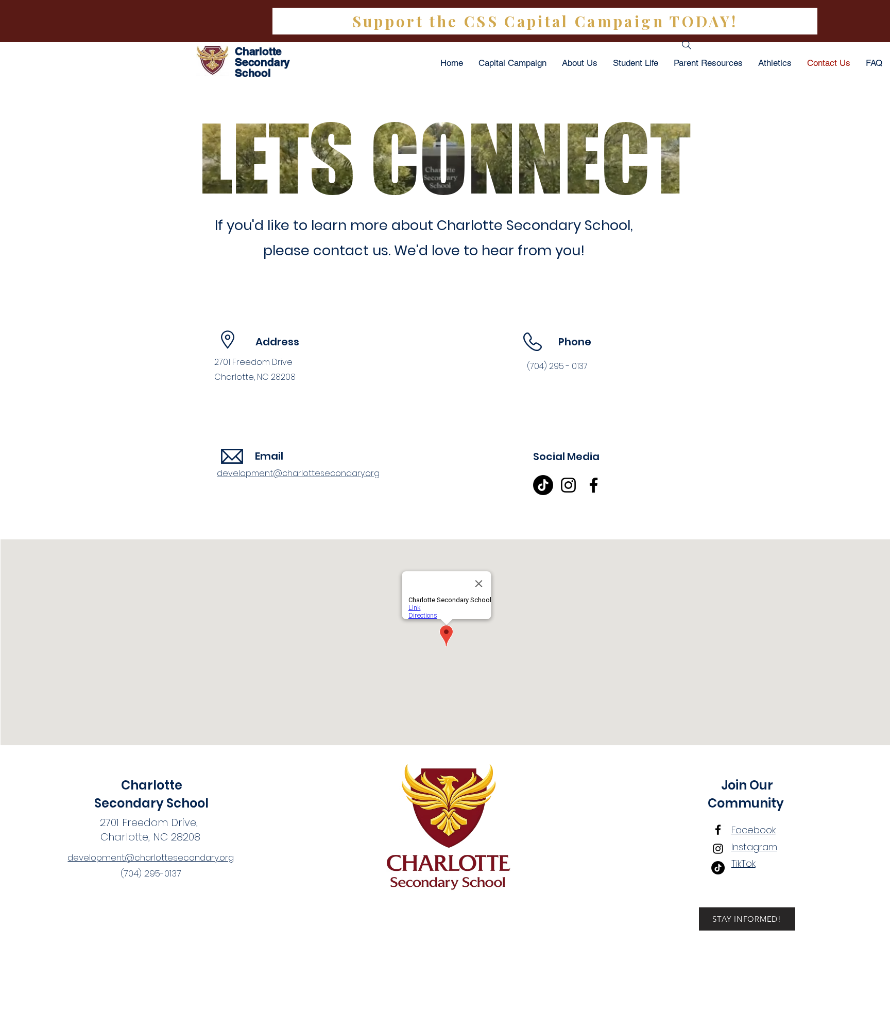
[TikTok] (543, 485)
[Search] (686, 45)
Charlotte (151, 785)
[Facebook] (594, 485)
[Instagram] (568, 485)
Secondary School (151, 803)
